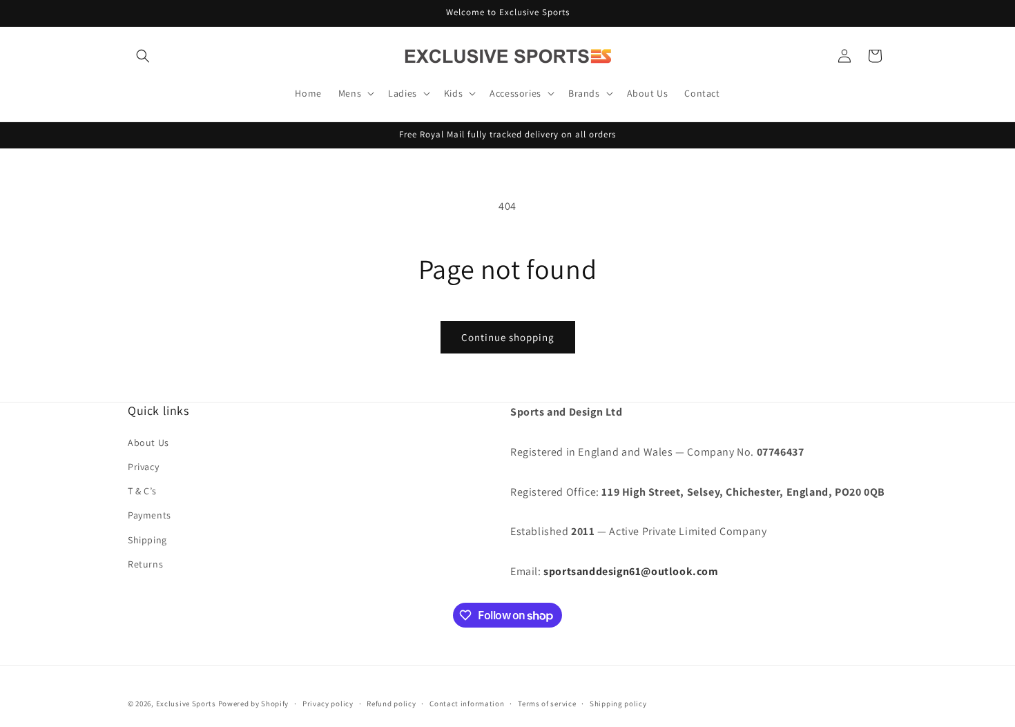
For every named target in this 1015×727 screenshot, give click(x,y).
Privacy (143, 467)
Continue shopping (507, 337)
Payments (149, 515)
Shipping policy (618, 703)
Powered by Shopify (253, 703)
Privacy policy (328, 703)
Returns (145, 564)
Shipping (147, 540)
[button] (143, 56)
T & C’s (142, 491)
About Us (148, 442)
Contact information (466, 703)
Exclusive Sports (186, 703)
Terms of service (547, 703)
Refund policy (391, 703)
